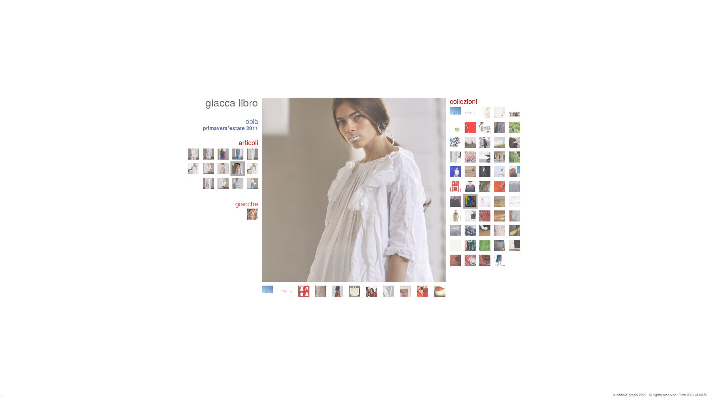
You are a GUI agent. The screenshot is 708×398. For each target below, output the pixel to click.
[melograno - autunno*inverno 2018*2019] (470, 157)
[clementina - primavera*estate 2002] (514, 245)
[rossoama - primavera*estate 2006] (470, 230)
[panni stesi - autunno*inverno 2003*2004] (470, 245)
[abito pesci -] (223, 183)
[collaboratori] (371, 291)
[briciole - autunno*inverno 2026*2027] (267, 291)
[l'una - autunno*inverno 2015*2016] (484, 171)
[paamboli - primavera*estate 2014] (455, 186)
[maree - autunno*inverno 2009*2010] (514, 201)
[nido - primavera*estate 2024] (455, 127)
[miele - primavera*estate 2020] (499, 142)
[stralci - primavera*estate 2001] (470, 260)
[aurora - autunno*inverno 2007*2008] (499, 215)
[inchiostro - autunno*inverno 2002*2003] (499, 245)
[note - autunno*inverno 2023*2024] (470, 127)
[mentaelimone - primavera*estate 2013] (484, 186)
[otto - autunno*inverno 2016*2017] (455, 171)
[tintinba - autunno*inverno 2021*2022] (455, 142)
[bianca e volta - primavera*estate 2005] (499, 230)
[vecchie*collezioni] (320, 291)
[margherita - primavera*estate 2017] (514, 157)
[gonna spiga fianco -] (208, 154)
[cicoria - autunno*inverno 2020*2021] (484, 142)
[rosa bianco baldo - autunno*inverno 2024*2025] (514, 112)
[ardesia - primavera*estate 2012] (514, 186)
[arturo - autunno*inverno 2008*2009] (470, 215)
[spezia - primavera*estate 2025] (499, 112)
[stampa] (388, 291)
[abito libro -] (208, 183)
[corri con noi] (422, 291)
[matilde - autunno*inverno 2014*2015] (514, 171)
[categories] (303, 291)
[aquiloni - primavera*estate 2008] (484, 215)
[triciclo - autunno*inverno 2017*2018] (499, 157)
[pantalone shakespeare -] (237, 154)
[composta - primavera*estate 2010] (499, 201)
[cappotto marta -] (208, 168)
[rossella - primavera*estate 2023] (484, 127)
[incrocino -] (223, 154)
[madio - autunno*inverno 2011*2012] (455, 201)
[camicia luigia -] (252, 183)
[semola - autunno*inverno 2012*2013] (499, 186)
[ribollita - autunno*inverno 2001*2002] (455, 260)
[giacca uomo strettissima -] (193, 154)
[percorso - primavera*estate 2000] (499, 260)
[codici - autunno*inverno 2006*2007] (455, 230)
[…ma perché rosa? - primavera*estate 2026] (286, 291)
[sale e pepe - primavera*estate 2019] (455, 157)
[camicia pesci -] (193, 168)
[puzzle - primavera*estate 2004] (455, 245)
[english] (439, 291)
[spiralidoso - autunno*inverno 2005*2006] (484, 230)
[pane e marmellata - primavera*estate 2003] (484, 245)
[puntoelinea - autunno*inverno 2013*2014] (470, 186)
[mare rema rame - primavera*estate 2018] (484, 157)
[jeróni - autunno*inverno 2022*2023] (499, 127)
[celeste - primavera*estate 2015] (499, 171)
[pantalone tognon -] (252, 154)
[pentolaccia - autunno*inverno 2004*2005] (514, 230)
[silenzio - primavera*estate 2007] (514, 215)
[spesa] (354, 291)
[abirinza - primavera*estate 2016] (470, 171)
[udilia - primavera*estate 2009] (455, 215)
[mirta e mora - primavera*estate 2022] (514, 127)
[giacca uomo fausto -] (252, 168)
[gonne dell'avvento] (337, 291)
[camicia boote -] (237, 183)
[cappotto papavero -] (223, 168)
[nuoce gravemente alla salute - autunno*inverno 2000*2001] (484, 260)
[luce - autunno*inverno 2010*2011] (484, 201)
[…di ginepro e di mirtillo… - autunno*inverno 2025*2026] (484, 112)
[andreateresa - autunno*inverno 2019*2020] (514, 142)
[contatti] (405, 291)
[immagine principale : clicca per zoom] (354, 190)
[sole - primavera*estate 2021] (470, 142)
